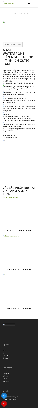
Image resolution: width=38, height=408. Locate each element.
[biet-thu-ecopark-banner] (19, 275)
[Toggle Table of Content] (19, 44)
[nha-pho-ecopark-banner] (19, 236)
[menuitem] (28, 3)
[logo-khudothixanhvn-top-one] (16, 3)
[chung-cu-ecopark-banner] (19, 197)
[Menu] (32, 3)
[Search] (28, 3)
